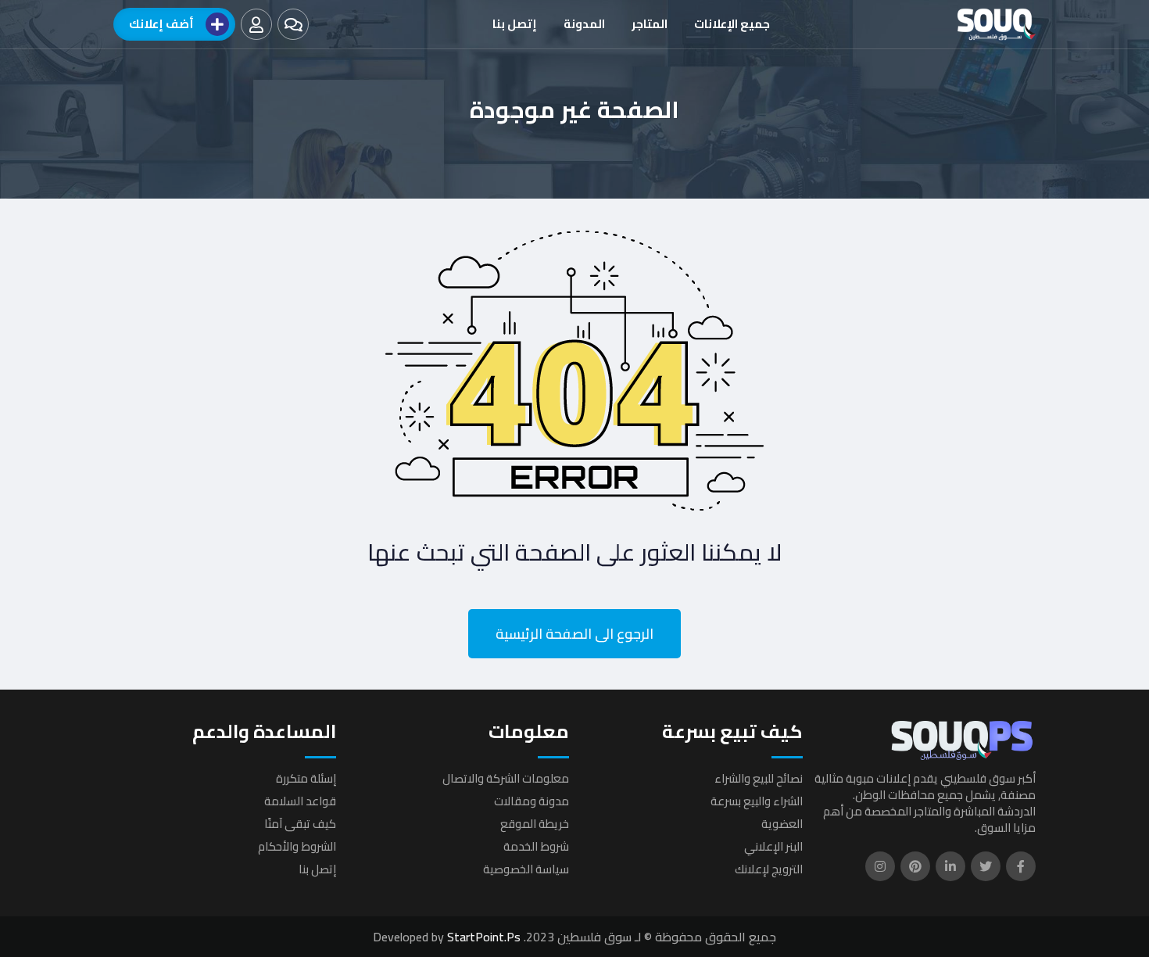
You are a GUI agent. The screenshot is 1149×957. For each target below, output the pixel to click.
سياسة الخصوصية (526, 869)
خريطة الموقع (534, 823)
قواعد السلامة (300, 801)
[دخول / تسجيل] (256, 24)
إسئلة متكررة (306, 778)
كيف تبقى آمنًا (300, 823)
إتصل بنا (514, 24)
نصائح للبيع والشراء (758, 778)
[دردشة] (293, 24)
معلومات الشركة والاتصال (505, 778)
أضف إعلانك (161, 24)
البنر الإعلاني (773, 846)
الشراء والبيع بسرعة (757, 801)
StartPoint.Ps (484, 936)
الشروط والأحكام (297, 846)
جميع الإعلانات (732, 24)
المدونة (584, 24)
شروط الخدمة (536, 846)
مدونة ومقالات (531, 801)
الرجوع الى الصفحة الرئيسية (574, 634)
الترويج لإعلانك (769, 869)
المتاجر (650, 24)
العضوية (782, 823)
